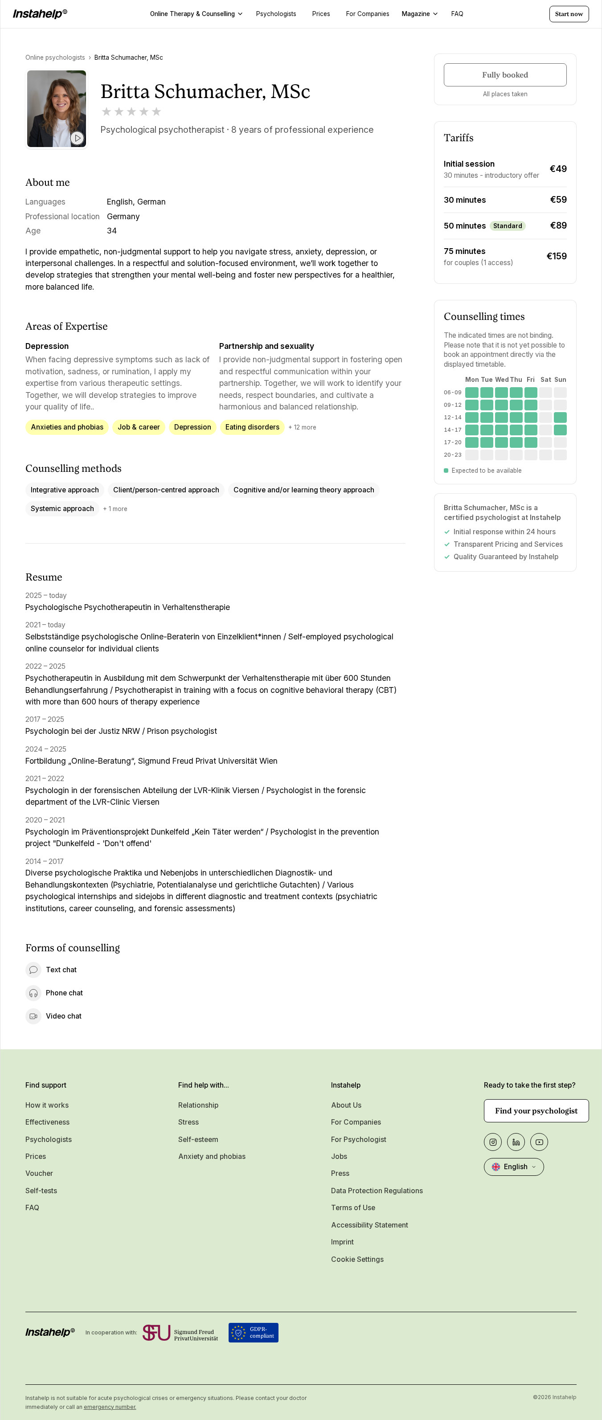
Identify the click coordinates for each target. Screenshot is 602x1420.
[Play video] (77, 138)
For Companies (356, 1122)
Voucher (39, 1173)
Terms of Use (353, 1207)
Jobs (339, 1156)
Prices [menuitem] (321, 13)
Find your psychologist (536, 1110)
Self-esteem (198, 1139)
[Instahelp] (40, 14)
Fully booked (505, 74)
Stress (188, 1122)
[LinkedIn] (516, 1142)
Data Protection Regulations (377, 1191)
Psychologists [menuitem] (276, 13)
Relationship (198, 1105)
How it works (47, 1105)
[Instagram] (493, 1142)
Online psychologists (55, 57)
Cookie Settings (357, 1259)
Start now (569, 13)
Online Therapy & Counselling (192, 13)
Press (340, 1173)
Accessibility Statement (369, 1225)
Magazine (416, 13)
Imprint (342, 1242)
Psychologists (48, 1139)
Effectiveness (47, 1122)
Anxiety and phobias (212, 1156)
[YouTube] (539, 1142)
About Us (346, 1105)
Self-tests (41, 1191)
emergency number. (110, 1407)
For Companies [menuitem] (367, 13)
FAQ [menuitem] (457, 13)
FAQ (32, 1207)
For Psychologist (358, 1139)
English (516, 1166)
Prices (35, 1156)
